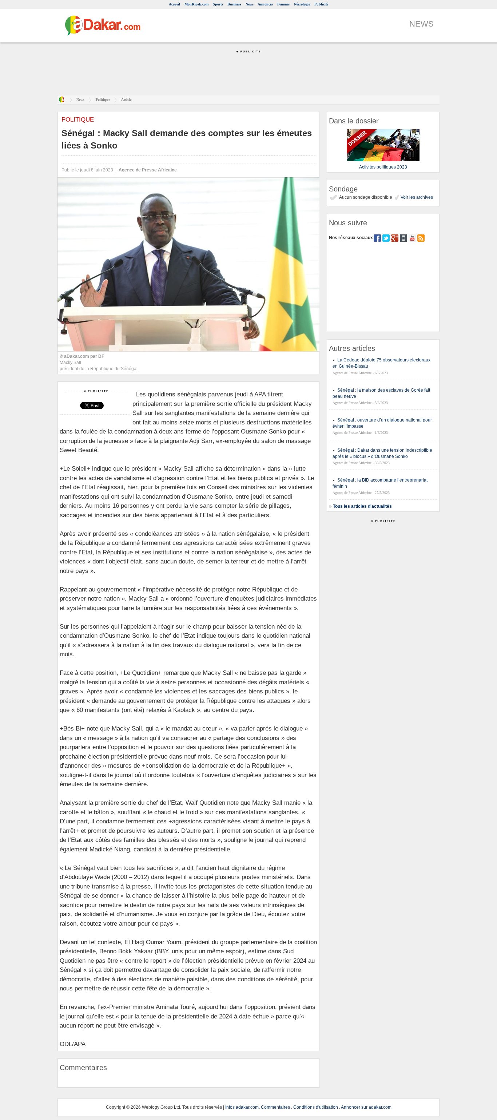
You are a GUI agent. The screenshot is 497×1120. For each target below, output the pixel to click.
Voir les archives (416, 197)
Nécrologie (302, 4)
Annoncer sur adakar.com (366, 1107)
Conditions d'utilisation (315, 1107)
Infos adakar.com (242, 1107)
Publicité (321, 4)
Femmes (283, 4)
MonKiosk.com (196, 4)
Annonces (265, 4)
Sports (218, 4)
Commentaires (275, 1107)
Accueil (174, 4)
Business (234, 4)
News (250, 4)
